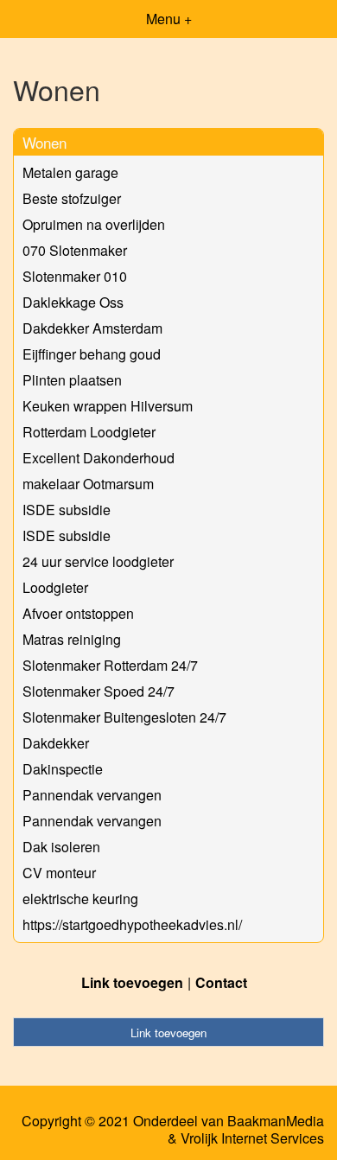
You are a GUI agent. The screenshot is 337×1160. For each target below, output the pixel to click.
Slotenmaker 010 (74, 276)
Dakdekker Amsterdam (92, 328)
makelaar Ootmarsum (88, 484)
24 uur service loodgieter (98, 561)
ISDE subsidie (66, 509)
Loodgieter (55, 587)
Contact (221, 982)
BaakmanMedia (275, 1121)
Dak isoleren (61, 847)
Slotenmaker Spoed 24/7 (98, 691)
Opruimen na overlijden (93, 224)
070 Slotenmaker (74, 250)
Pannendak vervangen (92, 795)
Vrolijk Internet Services (252, 1138)
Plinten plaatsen (72, 380)
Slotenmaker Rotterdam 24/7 (110, 665)
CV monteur (59, 873)
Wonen (44, 142)
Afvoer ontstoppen (78, 613)
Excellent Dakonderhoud (98, 458)
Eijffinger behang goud (91, 354)
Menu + (169, 19)
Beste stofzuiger (71, 198)
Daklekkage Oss (73, 302)
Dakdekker (55, 743)
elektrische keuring (80, 898)
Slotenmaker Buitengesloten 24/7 (124, 717)
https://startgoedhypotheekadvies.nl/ (132, 924)
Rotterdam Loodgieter (89, 432)
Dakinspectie (62, 769)
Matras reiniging (71, 639)
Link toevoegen (132, 982)
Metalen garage (70, 172)
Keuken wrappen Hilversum (107, 406)
